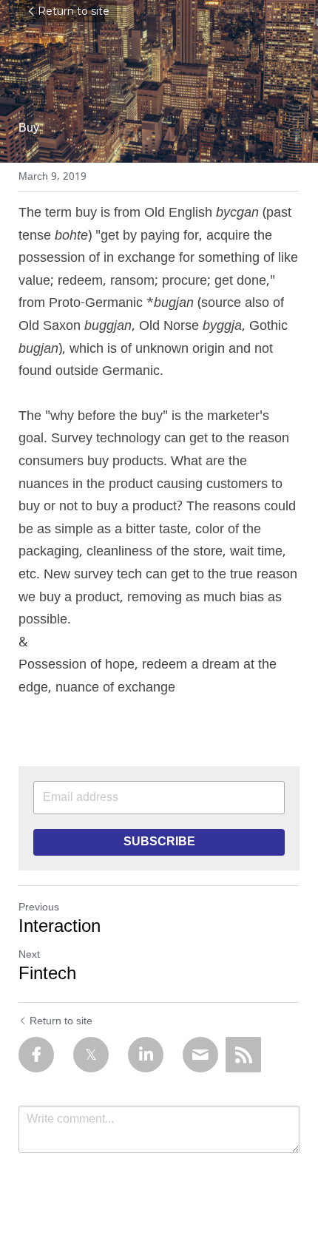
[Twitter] (91, 1054)
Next (29, 955)
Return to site (73, 11)
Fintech (47, 975)
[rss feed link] (243, 1054)
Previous (38, 907)
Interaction (59, 927)
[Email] (200, 1054)
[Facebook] (36, 1054)
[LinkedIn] (145, 1054)
